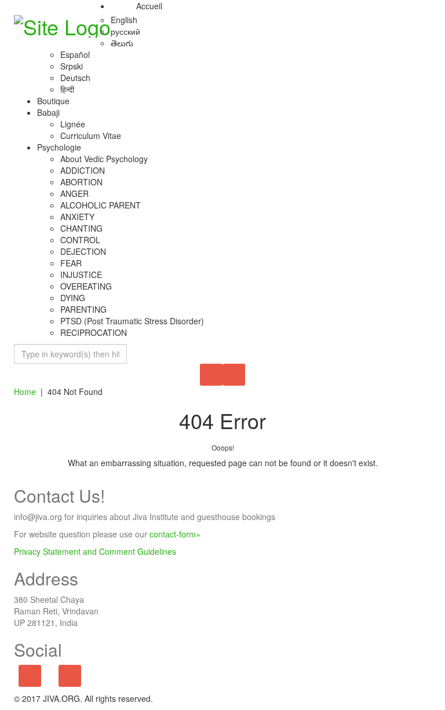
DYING (72, 297)
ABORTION (81, 182)
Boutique (53, 101)
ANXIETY (77, 216)
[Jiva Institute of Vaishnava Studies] (62, 23)
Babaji (48, 112)
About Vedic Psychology (104, 158)
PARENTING (83, 309)
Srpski (71, 66)
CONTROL (80, 240)
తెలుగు (122, 43)
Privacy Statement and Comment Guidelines (95, 551)
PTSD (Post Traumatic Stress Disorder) (132, 321)
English (124, 19)
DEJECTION (83, 251)
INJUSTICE (81, 274)
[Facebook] (30, 676)
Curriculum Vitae (90, 135)
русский (125, 31)
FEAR (71, 263)
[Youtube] (70, 676)
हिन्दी (67, 89)
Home (25, 391)
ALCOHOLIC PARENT (100, 205)
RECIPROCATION (93, 332)
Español (75, 54)
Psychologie (59, 147)
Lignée (72, 124)
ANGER (74, 193)
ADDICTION (82, 170)
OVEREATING (86, 286)
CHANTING (81, 228)
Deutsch (75, 77)
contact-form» (174, 534)
